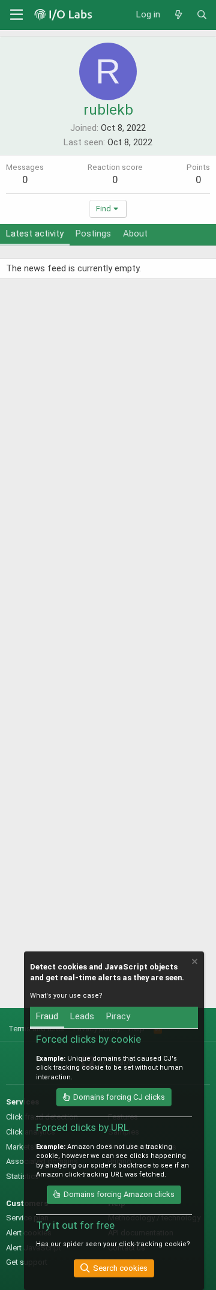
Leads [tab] (82, 1016)
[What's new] (178, 15)
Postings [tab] (93, 233)
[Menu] (16, 15)
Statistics (22, 1176)
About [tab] (135, 233)
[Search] (202, 15)
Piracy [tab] (118, 1016)
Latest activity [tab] (35, 233)
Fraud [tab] (47, 1016)
